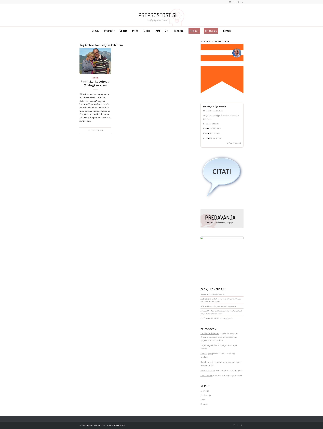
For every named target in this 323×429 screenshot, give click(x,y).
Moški (95, 78)
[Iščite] (242, 2)
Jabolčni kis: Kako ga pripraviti (222, 318)
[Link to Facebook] (234, 2)
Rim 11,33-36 (215, 133)
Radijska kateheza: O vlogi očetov (95, 83)
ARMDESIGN (120, 425)
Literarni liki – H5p (207, 311)
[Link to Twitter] (230, 2)
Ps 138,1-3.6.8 (215, 128)
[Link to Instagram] (238, 2)
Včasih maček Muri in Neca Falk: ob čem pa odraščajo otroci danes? (221, 312)
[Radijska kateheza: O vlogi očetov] (95, 61)
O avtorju (204, 391)
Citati (202, 399)
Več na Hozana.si (234, 143)
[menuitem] (242, 2)
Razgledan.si (206, 362)
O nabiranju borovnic (216, 294)
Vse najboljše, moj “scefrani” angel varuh (221, 306)
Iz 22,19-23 (214, 124)
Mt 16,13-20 (217, 138)
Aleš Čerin (204, 318)
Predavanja (205, 395)
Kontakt (204, 404)
